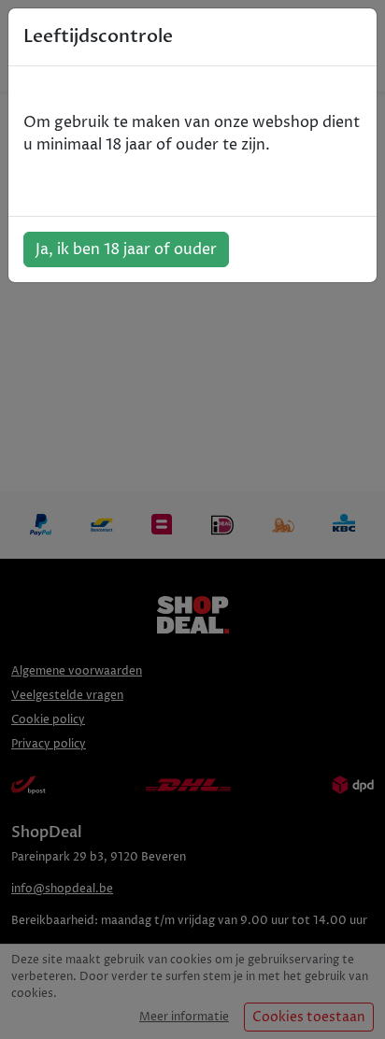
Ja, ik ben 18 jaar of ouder (126, 249)
